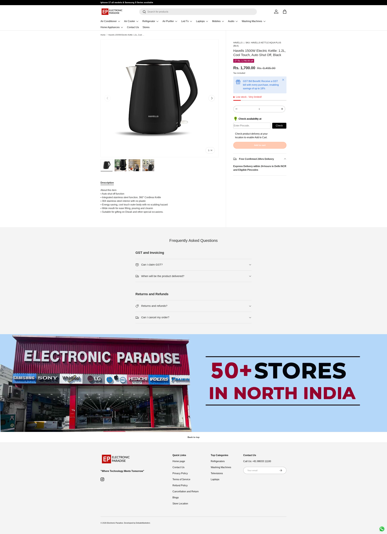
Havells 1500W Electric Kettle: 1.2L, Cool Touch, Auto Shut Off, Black (126, 35)
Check (279, 125)
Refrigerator (148, 21)
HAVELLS (237, 42)
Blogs (175, 497)
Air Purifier (168, 21)
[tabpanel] (160, 201)
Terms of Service (181, 479)
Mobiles (216, 21)
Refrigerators (218, 461)
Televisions (217, 473)
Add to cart (260, 145)
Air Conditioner (109, 21)
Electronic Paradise (115, 523)
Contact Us (133, 27)
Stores (146, 27)
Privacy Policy (180, 473)
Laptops (200, 21)
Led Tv (185, 21)
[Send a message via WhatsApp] (381, 528)
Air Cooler (129, 21)
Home (103, 35)
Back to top (194, 437)
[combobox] (198, 11)
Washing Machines (252, 21)
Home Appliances (110, 27)
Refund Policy (180, 485)
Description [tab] (107, 182)
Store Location (180, 503)
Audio (231, 21)
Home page (178, 461)
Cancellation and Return (185, 491)
